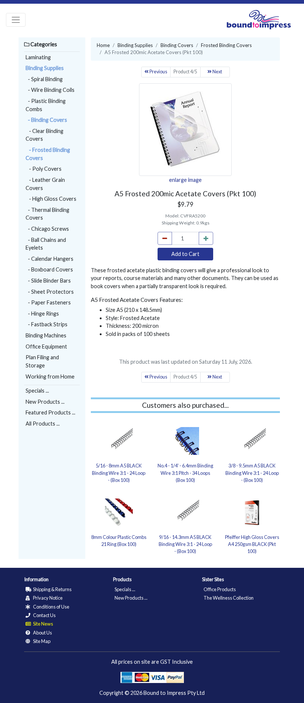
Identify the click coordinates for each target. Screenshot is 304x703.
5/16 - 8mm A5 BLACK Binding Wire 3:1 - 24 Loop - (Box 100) (118, 473)
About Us (42, 633)
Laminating (38, 57)
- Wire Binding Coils (50, 90)
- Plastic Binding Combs (46, 105)
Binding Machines (46, 335)
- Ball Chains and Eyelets (46, 244)
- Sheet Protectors (50, 292)
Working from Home (50, 376)
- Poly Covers (44, 169)
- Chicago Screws (47, 229)
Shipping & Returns (52, 589)
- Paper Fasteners (48, 302)
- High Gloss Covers (51, 199)
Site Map (41, 641)
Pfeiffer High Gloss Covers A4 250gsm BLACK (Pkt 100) (252, 544)
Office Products (220, 589)
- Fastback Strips (46, 324)
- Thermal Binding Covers (47, 214)
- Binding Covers (46, 120)
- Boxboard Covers (49, 269)
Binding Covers (177, 45)
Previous (158, 71)
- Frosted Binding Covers (48, 154)
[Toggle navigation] (16, 20)
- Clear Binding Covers (44, 135)
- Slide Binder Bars (48, 280)
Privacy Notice (47, 598)
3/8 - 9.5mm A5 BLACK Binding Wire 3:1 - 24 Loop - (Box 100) (252, 473)
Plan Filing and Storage (42, 361)
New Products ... (45, 402)
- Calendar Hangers (49, 259)
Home (103, 45)
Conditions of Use (50, 607)
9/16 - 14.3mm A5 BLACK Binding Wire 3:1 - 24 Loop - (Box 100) (185, 544)
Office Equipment (46, 346)
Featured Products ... (50, 412)
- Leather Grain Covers (45, 184)
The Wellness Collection (229, 598)
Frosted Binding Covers (226, 45)
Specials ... (37, 390)
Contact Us (44, 615)
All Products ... (43, 423)
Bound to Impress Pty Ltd (174, 693)
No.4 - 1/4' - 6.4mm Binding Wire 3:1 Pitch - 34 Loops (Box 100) (185, 473)
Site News (42, 624)
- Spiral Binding (44, 79)
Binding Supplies (45, 68)
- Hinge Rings (42, 313)
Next (217, 71)
